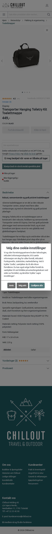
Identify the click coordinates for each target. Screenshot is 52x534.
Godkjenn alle (37, 285)
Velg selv (22, 285)
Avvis (11, 285)
